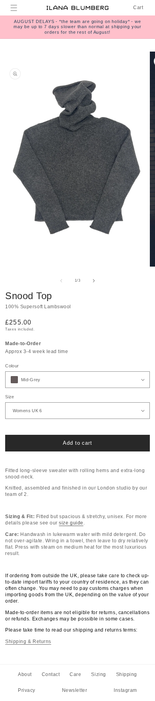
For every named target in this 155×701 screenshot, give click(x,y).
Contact (51, 674)
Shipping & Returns (28, 641)
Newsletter (74, 690)
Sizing (98, 674)
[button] (14, 7)
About (25, 674)
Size (9, 396)
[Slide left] (61, 281)
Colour (12, 365)
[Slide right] (94, 281)
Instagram (125, 690)
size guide (71, 523)
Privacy (26, 690)
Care (75, 674)
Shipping (126, 674)
